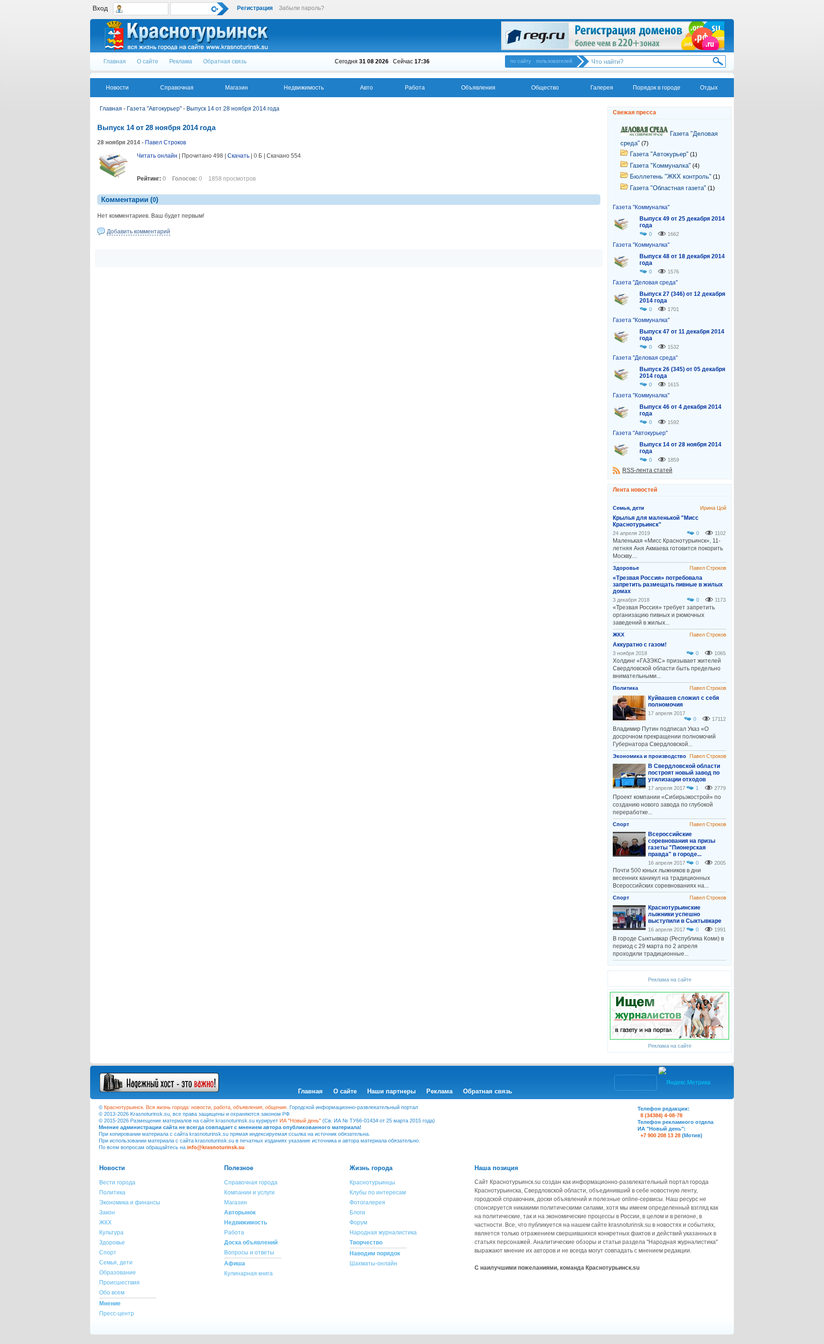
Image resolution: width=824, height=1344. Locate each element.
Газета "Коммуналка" (659, 165)
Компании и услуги (249, 1192)
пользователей (554, 61)
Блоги (357, 1212)
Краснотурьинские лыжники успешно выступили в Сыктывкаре (684, 914)
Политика (112, 1192)
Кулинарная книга (248, 1273)
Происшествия (119, 1282)
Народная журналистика (383, 1232)
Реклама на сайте (669, 979)
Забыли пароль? (301, 8)
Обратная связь (225, 61)
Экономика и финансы (129, 1202)
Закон (107, 1212)
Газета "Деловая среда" (645, 282)
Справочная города (251, 1182)
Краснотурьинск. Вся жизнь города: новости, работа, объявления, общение (195, 1107)
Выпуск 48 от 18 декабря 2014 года (682, 259)
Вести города (117, 1182)
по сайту (520, 61)
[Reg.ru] (612, 35)
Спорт (107, 1252)
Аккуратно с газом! (640, 644)
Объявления (478, 87)
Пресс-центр (116, 1313)
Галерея (601, 87)
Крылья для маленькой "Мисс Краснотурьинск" (656, 521)
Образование (117, 1272)
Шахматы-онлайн (373, 1263)
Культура (111, 1232)
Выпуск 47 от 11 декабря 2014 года (681, 335)
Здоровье (112, 1242)
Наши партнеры (391, 1091)
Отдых (709, 87)
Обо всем (111, 1292)
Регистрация (255, 8)
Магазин (236, 87)
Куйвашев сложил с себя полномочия (683, 701)
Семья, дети (116, 1262)
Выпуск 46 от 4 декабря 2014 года (680, 410)
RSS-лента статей (647, 470)
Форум (358, 1222)
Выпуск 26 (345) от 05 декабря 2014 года (682, 372)
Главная (114, 61)
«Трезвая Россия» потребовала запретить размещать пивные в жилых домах (668, 585)
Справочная (177, 87)
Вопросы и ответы (249, 1252)
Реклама (180, 61)
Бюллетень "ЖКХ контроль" (669, 176)
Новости (117, 87)
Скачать (238, 155)
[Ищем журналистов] (669, 1037)
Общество (545, 87)
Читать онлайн (157, 155)
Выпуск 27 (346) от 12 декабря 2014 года (682, 297)
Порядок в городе (656, 87)
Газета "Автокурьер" (154, 108)
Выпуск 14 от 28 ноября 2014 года (232, 108)
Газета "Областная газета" (667, 188)
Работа (415, 87)
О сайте (147, 61)
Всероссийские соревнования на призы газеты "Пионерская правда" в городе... (681, 844)
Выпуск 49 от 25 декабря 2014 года (682, 222)
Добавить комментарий (138, 231)
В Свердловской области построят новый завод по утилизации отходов (684, 773)
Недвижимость (304, 87)
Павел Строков (165, 142)
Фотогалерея (367, 1202)
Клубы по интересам (378, 1192)
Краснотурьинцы (372, 1182)
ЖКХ (105, 1222)
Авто (366, 87)
